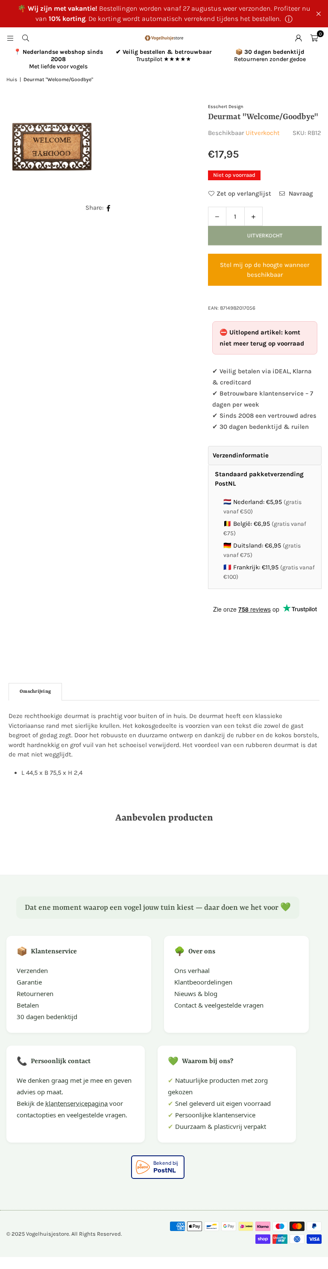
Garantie (29, 982)
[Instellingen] (298, 38)
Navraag (300, 193)
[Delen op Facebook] (108, 208)
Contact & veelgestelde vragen (219, 1005)
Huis (11, 79)
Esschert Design (225, 106)
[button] (314, 38)
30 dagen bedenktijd (47, 1016)
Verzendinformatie (241, 455)
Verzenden (32, 970)
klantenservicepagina (76, 1103)
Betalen (28, 1005)
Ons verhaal (192, 970)
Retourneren (35, 993)
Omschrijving (35, 692)
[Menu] (10, 38)
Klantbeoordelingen (203, 982)
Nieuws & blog (195, 993)
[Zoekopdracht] (25, 38)
